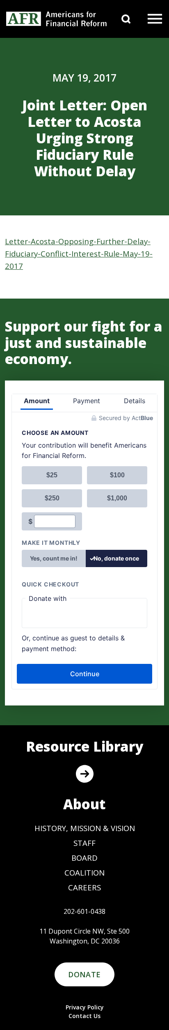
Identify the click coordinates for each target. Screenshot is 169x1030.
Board (84, 857)
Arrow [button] (84, 774)
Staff (84, 843)
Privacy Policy (85, 1007)
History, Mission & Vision (84, 828)
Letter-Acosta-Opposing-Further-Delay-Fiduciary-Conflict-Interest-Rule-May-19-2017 (79, 253)
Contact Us (84, 1016)
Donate (84, 974)
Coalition (84, 872)
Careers (84, 887)
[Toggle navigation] (155, 19)
